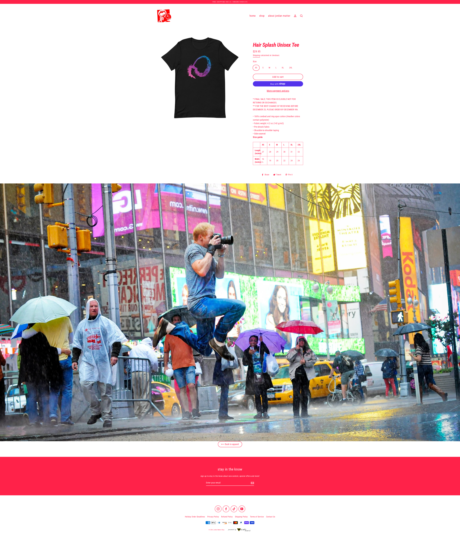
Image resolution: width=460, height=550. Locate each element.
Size (255, 61)
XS (256, 68)
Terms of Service (257, 517)
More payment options (278, 90)
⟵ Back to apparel (230, 444)
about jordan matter (279, 15)
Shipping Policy (241, 517)
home (253, 15)
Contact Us (270, 517)
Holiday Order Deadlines (195, 517)
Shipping (256, 55)
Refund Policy (227, 517)
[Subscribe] (252, 483)
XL (283, 68)
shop (262, 15)
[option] (230, 312)
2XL (290, 68)
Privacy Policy (213, 517)
